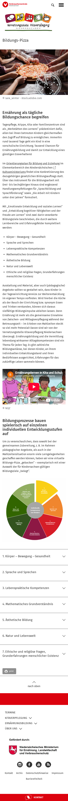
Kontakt (9, 773)
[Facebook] (29, 764)
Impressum (57, 773)
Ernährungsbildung (18, 723)
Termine (10, 712)
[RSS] (48, 764)
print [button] (11, 671)
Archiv (19, 773)
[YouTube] (39, 764)
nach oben (34, 686)
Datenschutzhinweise (37, 773)
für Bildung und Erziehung (33, 163)
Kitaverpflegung (16, 717)
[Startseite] (28, 22)
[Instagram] (20, 764)
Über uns (11, 728)
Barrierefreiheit (34, 779)
